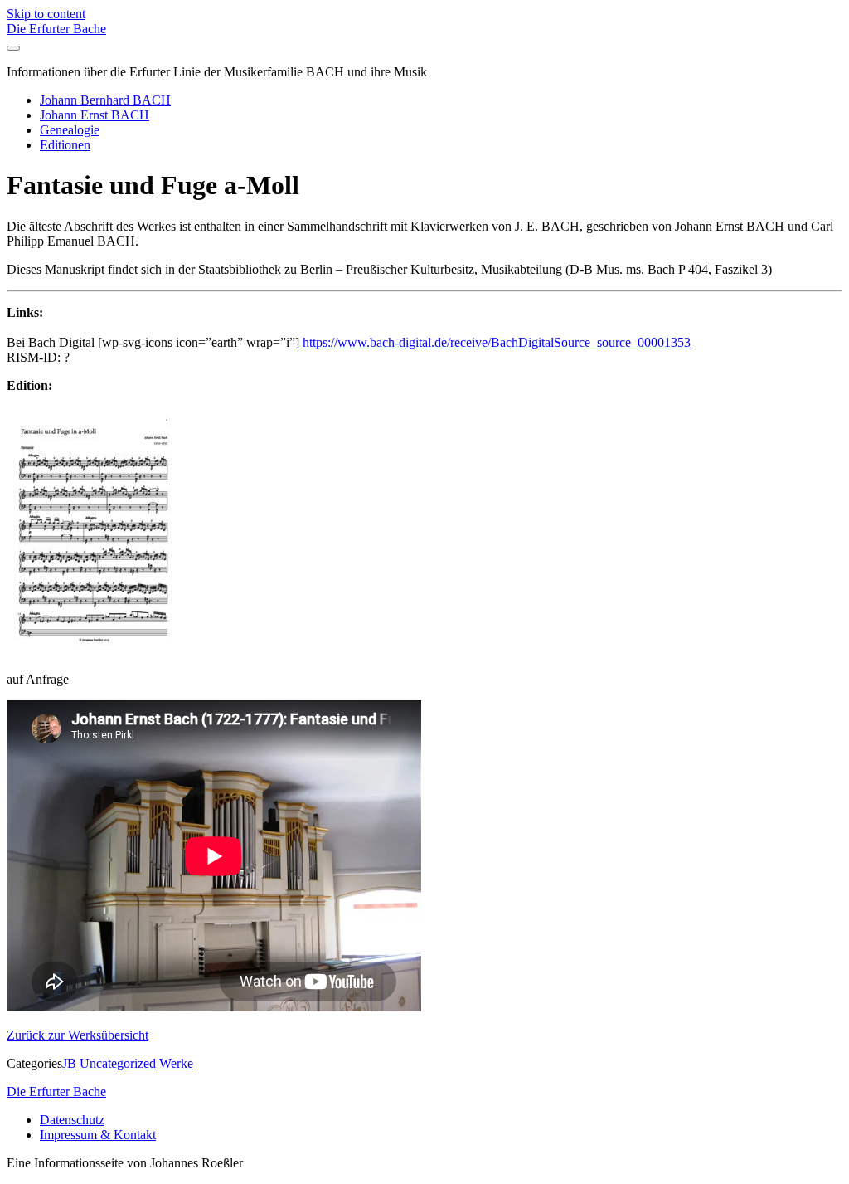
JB (69, 1063)
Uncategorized (118, 1063)
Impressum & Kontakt (98, 1135)
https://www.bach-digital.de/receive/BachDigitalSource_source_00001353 (497, 342)
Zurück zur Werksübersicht (77, 1035)
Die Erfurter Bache (56, 29)
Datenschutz (72, 1120)
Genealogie (69, 130)
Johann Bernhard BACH (105, 100)
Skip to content (46, 14)
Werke (176, 1063)
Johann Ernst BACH (94, 115)
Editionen (65, 145)
